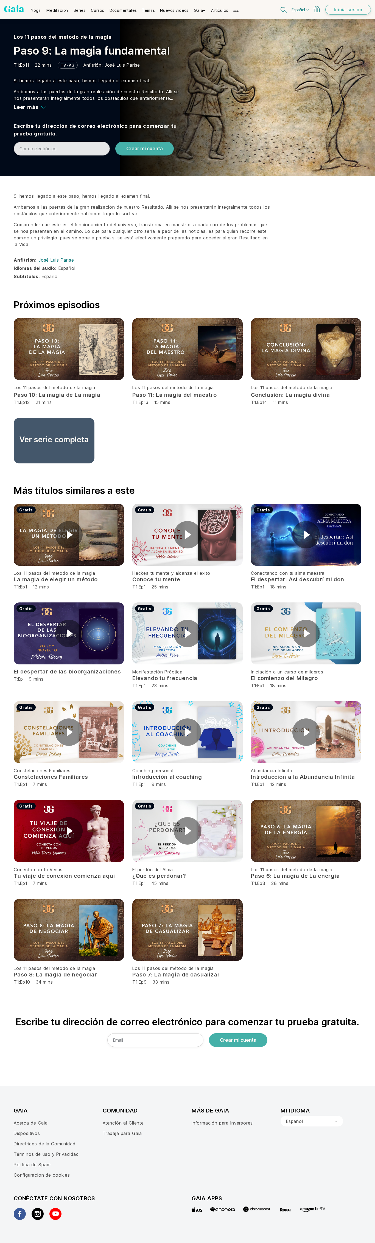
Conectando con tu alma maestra (287, 573)
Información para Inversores (222, 1123)
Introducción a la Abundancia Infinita (303, 777)
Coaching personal (152, 770)
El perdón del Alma (152, 869)
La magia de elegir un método (56, 579)
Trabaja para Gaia (122, 1133)
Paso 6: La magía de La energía (295, 876)
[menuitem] (36, 8)
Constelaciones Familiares (42, 770)
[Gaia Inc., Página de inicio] (14, 8)
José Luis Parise (122, 65)
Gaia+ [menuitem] (200, 10)
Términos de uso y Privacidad (46, 1154)
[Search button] (284, 9)
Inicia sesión (348, 9)
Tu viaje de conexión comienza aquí (64, 876)
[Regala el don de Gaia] (317, 9)
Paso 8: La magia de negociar (55, 974)
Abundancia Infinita (271, 770)
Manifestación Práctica (157, 672)
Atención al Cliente (123, 1123)
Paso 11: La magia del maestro (174, 395)
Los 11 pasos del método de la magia (63, 37)
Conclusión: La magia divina (290, 395)
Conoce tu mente (156, 579)
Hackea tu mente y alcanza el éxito (171, 573)
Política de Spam (32, 1164)
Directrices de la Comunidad (44, 1143)
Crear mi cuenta (144, 148)
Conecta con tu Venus (38, 869)
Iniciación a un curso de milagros (287, 672)
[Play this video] (69, 534)
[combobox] (312, 1121)
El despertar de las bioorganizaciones (67, 671)
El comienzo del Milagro (284, 678)
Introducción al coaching (167, 777)
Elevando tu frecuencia (164, 678)
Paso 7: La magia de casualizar (176, 974)
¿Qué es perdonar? (159, 876)
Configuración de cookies (42, 1175)
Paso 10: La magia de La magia (57, 395)
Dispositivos (27, 1133)
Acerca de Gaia (31, 1123)
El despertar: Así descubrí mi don (297, 579)
